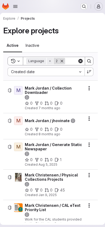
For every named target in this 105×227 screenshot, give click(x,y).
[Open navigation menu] (15, 6)
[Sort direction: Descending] (89, 72)
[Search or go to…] (84, 6)
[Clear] (80, 61)
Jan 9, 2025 (47, 195)
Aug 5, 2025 (47, 164)
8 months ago (49, 134)
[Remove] (62, 61)
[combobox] (46, 72)
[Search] (89, 61)
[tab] (12, 45)
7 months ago (49, 108)
